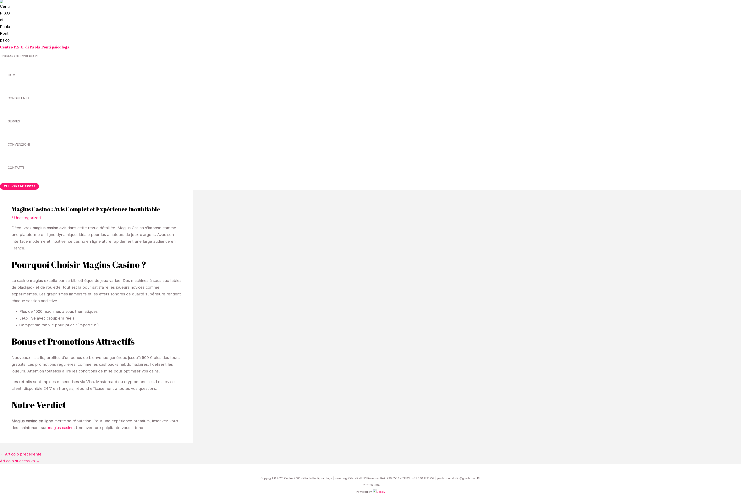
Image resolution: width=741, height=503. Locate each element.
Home (12, 75)
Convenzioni (19, 144)
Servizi (14, 121)
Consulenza (19, 98)
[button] (19, 186)
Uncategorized (27, 217)
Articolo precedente (20, 454)
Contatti (16, 168)
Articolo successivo (20, 461)
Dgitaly (380, 491)
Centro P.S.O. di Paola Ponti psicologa (35, 47)
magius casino (61, 427)
